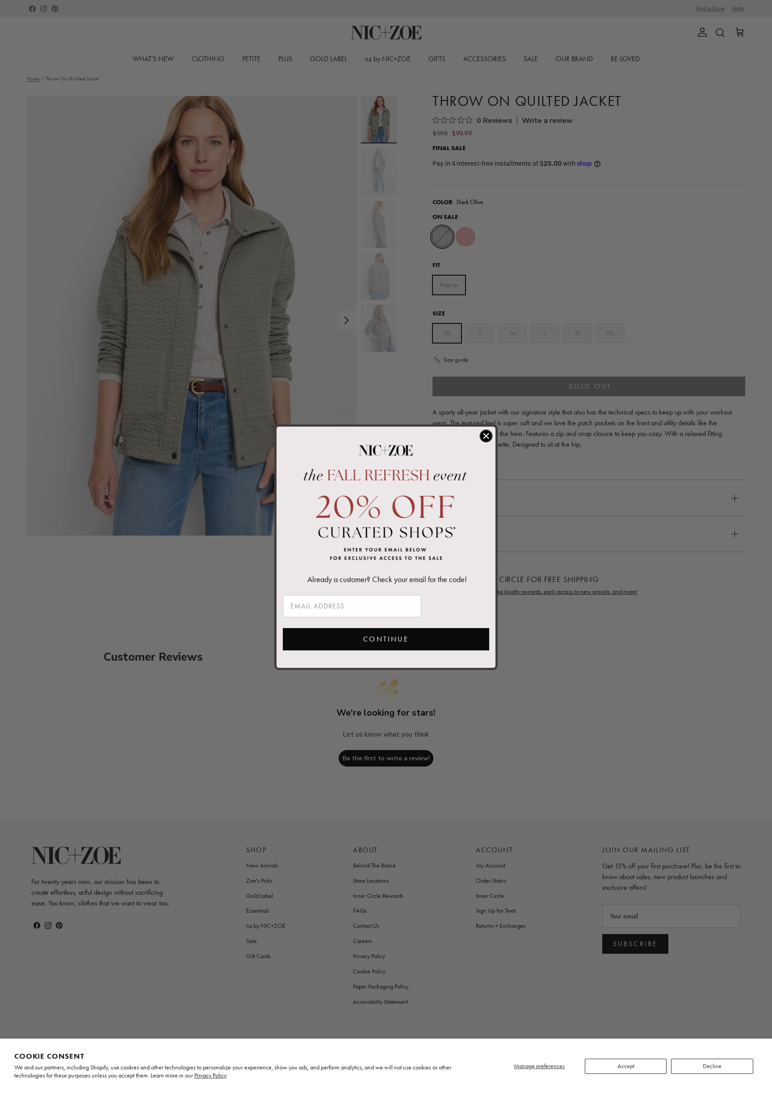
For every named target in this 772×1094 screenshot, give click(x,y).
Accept (625, 1066)
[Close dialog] (486, 436)
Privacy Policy (210, 1075)
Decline (712, 1066)
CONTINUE (386, 639)
